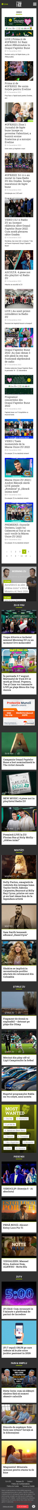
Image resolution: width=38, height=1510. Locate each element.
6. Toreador (23, 1136)
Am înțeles (23, 1506)
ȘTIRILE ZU (19, 986)
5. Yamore (9, 1136)
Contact (30, 1481)
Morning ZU (19, 571)
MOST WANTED (14, 1111)
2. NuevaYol (22, 1118)
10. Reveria (20, 1148)
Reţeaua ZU (20, 1481)
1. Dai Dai (8, 1118)
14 (22, 556)
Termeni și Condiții (28, 1486)
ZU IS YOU (19, 605)
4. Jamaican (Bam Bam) (15, 1130)
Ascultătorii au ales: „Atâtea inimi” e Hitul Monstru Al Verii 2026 (16, 588)
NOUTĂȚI (19, 850)
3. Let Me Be (10, 1124)
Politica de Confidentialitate (21, 1484)
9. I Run (8, 1148)
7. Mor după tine (12, 1142)
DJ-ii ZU (8, 1481)
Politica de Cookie (13, 1486)
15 (26, 556)
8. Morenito (28, 1142)
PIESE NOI (19, 1156)
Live (5, 4)
